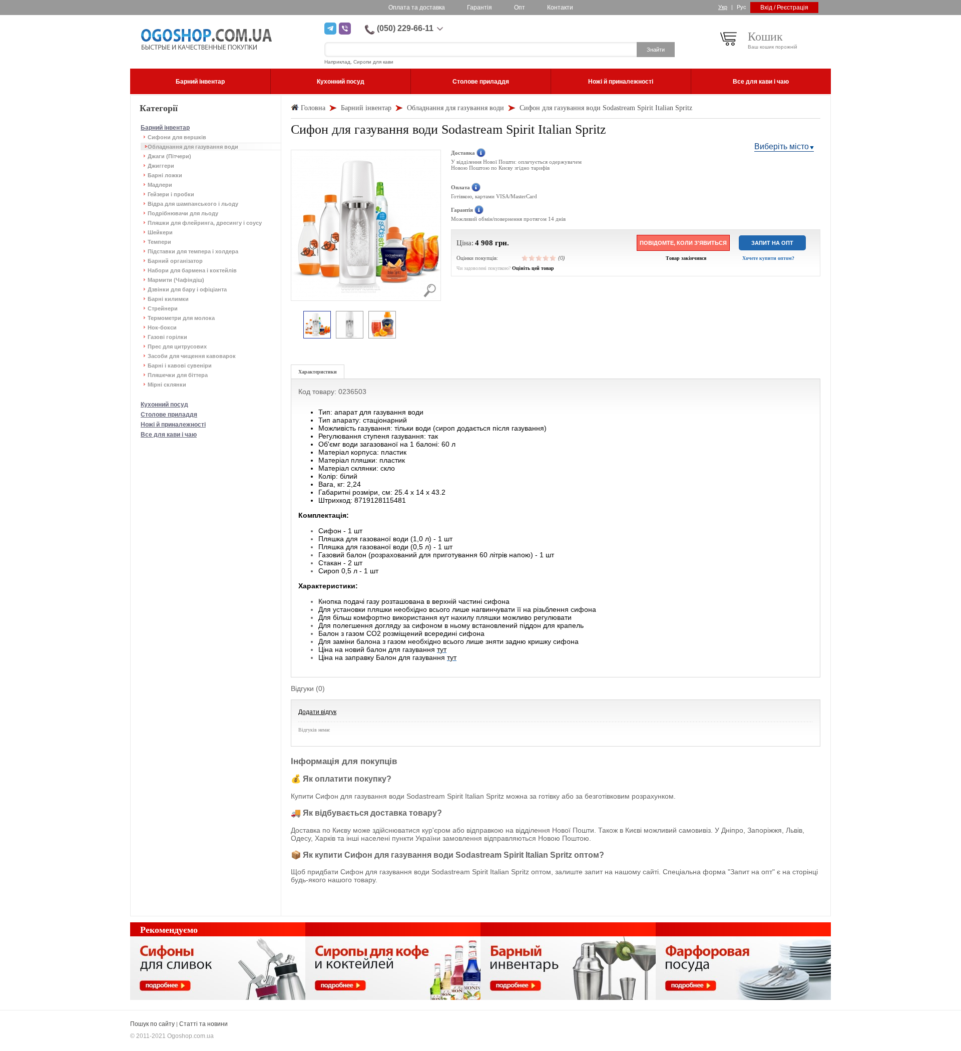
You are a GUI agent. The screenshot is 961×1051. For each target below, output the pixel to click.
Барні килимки (168, 299)
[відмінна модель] (553, 258)
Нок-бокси (162, 327)
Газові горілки (167, 337)
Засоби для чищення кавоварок (192, 356)
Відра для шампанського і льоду (193, 204)
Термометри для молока (181, 318)
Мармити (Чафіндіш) (176, 280)
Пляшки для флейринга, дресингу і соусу (205, 223)
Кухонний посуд (164, 404)
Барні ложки (165, 175)
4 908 (484, 243)
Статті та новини (203, 1023)
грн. (502, 243)
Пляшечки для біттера (178, 375)
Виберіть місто (781, 146)
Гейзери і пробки (171, 194)
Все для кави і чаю (169, 434)
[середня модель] (539, 258)
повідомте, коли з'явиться (683, 243)
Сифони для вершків (177, 137)
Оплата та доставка (416, 7)
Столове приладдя (169, 414)
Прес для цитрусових (177, 346)
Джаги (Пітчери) (169, 156)
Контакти (560, 7)
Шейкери (160, 232)
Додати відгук (317, 712)
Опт (519, 7)
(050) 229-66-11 (405, 28)
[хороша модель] (546, 258)
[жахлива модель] (525, 258)
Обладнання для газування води (193, 147)
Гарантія (479, 7)
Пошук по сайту (152, 1023)
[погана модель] (532, 258)
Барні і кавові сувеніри (180, 366)
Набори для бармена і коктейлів (192, 270)
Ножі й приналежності (173, 424)
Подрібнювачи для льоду (183, 213)
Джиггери (161, 166)
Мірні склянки (167, 385)
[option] (317, 325)
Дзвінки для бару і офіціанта (187, 289)
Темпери (159, 242)
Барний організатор (175, 261)
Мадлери (160, 185)
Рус (741, 7)
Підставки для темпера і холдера (193, 251)
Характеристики (317, 372)
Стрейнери (163, 308)
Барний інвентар (165, 127)
